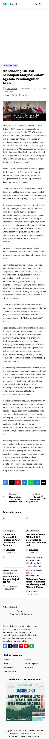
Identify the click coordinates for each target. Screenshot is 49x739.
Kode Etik (29, 667)
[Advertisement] (24, 34)
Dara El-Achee (11, 586)
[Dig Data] (10, 4)
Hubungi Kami (10, 671)
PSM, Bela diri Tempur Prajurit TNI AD (11, 579)
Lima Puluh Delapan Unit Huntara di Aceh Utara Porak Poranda (11, 540)
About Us (13, 736)
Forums (37, 736)
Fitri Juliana (12, 89)
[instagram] (15, 646)
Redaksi (28, 660)
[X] (10, 646)
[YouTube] (26, 646)
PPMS (6, 660)
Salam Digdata (31, 664)
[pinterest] (21, 646)
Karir (6, 664)
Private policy (25, 736)
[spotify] (31, 646)
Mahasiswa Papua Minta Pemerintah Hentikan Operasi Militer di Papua (36, 583)
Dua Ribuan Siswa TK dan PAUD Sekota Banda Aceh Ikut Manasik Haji (36, 540)
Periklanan (8, 667)
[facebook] (5, 646)
